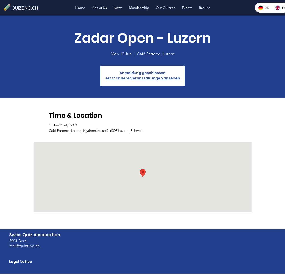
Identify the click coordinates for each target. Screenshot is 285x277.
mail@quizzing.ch (24, 245)
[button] (166, 8)
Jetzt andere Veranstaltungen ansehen (142, 78)
